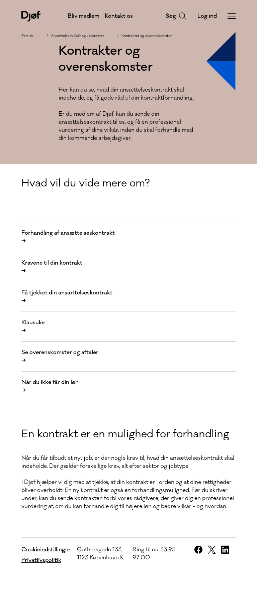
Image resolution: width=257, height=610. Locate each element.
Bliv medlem (83, 16)
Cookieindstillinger (46, 549)
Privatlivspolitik (41, 560)
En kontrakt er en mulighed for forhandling (125, 434)
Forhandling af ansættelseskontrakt (68, 237)
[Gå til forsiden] (30, 16)
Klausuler (33, 326)
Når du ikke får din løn (50, 386)
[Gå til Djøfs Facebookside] (198, 550)
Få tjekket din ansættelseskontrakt (66, 296)
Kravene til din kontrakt (51, 267)
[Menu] (232, 16)
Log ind (207, 16)
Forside (27, 36)
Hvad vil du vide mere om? (85, 183)
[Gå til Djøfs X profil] (212, 550)
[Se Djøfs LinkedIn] (225, 550)
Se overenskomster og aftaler (59, 356)
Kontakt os (119, 16)
